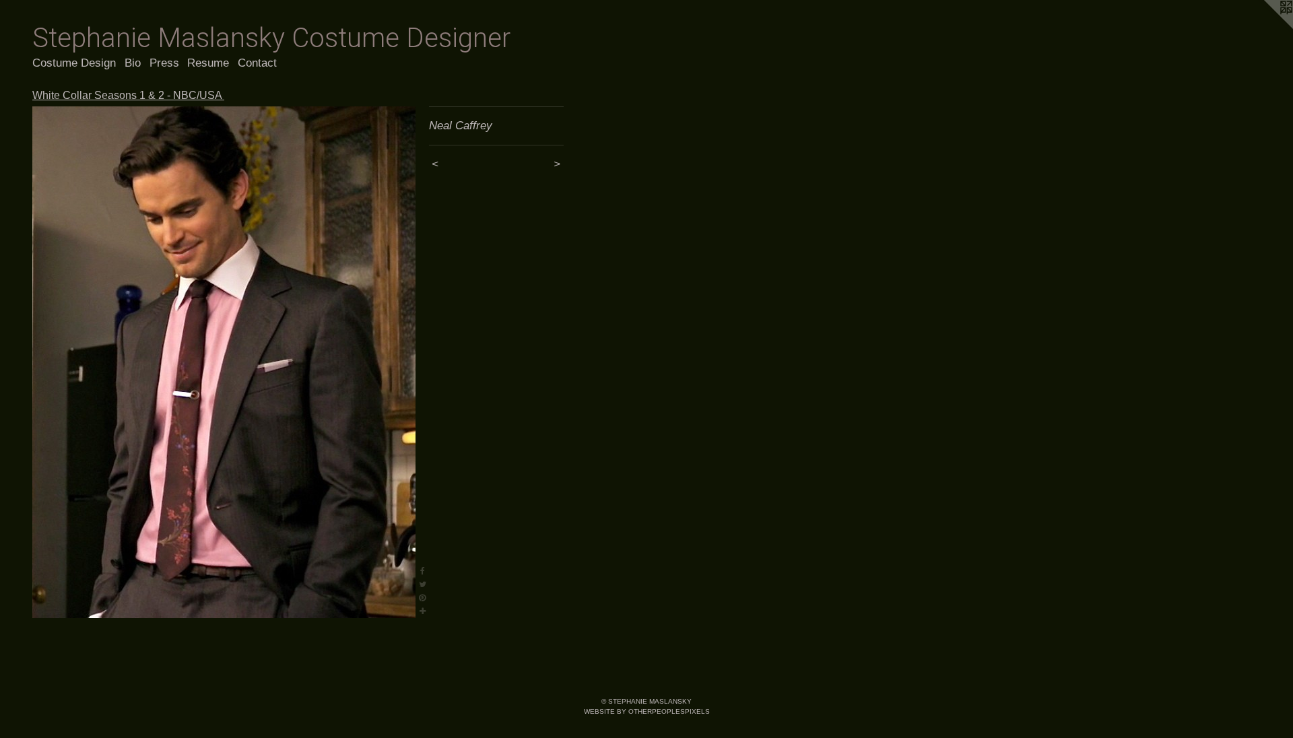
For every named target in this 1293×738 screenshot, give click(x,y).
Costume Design (74, 63)
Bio (133, 63)
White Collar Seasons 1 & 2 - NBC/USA (128, 95)
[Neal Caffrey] (224, 362)
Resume (208, 63)
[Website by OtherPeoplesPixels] (1266, 27)
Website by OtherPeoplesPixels (647, 711)
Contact (257, 63)
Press (164, 63)
